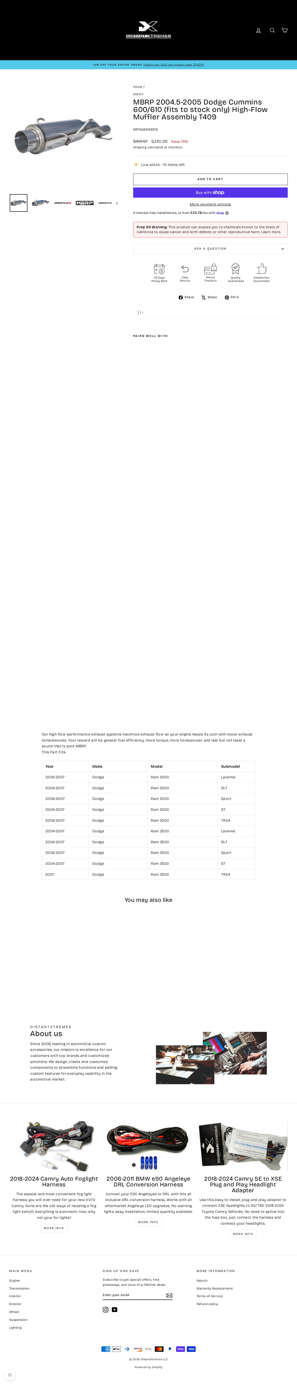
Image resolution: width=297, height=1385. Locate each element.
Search (202, 1281)
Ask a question (210, 248)
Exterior (15, 1304)
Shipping (140, 147)
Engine (14, 1281)
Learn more (270, 232)
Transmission (19, 1288)
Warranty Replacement (215, 1288)
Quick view (42, 959)
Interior (15, 1296)
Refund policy (207, 1304)
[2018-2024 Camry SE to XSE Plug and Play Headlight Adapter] (243, 1146)
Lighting (15, 1328)
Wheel (14, 1312)
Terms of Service (210, 1296)
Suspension (18, 1320)
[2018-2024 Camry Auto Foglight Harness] (54, 1146)
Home (137, 87)
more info (243, 1234)
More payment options (210, 204)
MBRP (138, 94)
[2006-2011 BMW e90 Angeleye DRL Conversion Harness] (148, 1146)
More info (54, 1228)
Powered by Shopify (148, 1367)
